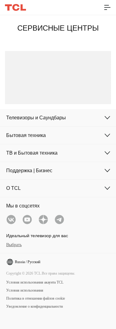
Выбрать (14, 244)
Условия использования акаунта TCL (34, 282)
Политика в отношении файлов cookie (35, 298)
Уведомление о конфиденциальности (34, 306)
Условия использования (24, 290)
